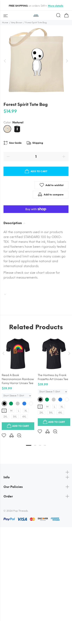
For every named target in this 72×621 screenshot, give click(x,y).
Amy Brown (16, 22)
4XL (24, 416)
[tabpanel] (18, 385)
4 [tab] (45, 445)
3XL (15, 416)
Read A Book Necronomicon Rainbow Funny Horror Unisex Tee (18, 379)
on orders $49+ (36, 5)
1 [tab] (28, 445)
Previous (3, 353)
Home (5, 22)
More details (55, 5)
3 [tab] (40, 445)
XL (26, 410)
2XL (5, 416)
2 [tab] (35, 445)
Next (68, 353)
